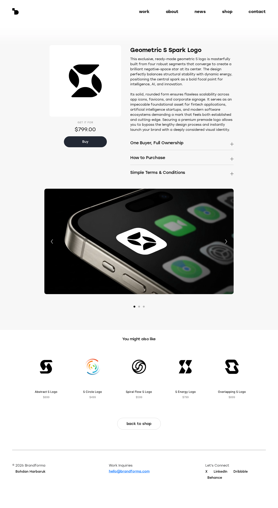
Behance (214, 477)
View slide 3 (144, 307)
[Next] (226, 241)
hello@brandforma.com (129, 471)
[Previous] (51, 241)
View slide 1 (134, 307)
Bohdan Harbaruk (30, 471)
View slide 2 (139, 307)
